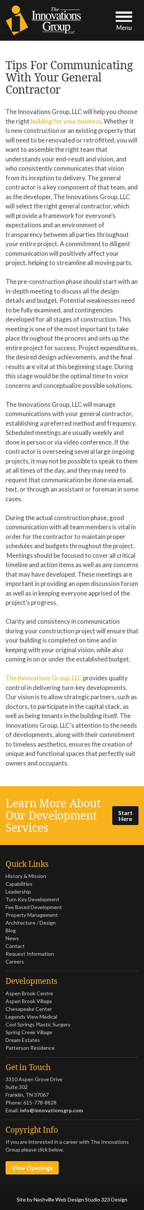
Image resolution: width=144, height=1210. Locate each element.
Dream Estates (23, 1040)
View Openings (32, 1167)
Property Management (32, 915)
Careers (15, 961)
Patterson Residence (30, 1048)
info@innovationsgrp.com (51, 1110)
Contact (15, 946)
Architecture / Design (31, 922)
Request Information (30, 954)
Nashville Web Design (59, 1199)
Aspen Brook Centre (29, 993)
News (12, 938)
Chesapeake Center (29, 1009)
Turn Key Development (32, 899)
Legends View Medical (31, 1016)
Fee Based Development (34, 907)
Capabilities (19, 884)
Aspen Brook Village (29, 1001)
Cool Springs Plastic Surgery (38, 1024)
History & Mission (26, 876)
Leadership (18, 891)
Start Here (125, 815)
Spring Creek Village (29, 1032)
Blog (11, 930)
